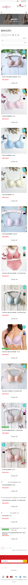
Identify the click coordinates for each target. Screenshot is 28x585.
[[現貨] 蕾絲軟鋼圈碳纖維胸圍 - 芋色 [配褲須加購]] (14, 415)
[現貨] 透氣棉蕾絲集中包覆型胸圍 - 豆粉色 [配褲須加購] (13, 500)
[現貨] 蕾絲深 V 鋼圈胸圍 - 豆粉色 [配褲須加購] (12, 391)
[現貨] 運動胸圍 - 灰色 (6, 515)
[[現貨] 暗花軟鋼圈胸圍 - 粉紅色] (14, 101)
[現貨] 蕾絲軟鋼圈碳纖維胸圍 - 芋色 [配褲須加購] (12, 430)
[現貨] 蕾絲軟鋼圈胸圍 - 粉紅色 (8, 469)
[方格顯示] (13, 35)
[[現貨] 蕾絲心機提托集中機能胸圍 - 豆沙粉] (14, 337)
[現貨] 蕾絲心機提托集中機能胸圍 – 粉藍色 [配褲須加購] (14, 312)
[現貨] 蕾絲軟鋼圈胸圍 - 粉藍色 (8, 484)
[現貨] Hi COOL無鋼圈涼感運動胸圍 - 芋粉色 (11, 76)
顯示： (26, 42)
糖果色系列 (15, 21)
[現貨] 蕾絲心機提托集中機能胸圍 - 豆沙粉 (11, 351)
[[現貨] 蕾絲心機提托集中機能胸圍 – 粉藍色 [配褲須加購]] (14, 297)
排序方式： (25, 38)
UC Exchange (20, 579)
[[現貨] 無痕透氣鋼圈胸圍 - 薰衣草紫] (14, 219)
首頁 (10, 21)
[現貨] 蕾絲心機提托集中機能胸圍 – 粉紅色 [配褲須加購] (14, 273)
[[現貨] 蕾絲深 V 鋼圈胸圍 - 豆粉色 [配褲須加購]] (14, 376)
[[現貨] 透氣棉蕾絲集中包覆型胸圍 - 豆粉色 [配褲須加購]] (14, 497)
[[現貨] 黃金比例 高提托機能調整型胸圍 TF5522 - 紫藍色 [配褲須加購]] (14, 529)
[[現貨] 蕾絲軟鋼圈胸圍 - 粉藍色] (14, 482)
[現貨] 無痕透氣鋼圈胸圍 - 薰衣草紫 (9, 233)
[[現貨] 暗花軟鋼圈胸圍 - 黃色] (14, 179)
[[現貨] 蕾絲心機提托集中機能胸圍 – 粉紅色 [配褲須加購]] (14, 258)
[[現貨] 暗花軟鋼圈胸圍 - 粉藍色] (14, 140)
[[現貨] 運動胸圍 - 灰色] (14, 512)
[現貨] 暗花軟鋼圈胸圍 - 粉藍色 (8, 155)
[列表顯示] (15, 35)
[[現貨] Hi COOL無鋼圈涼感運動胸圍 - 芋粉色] (14, 62)
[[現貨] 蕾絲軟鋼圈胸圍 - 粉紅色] (14, 454)
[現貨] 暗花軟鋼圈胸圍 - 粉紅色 (8, 116)
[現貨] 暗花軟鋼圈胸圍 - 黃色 (8, 194)
